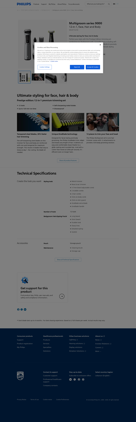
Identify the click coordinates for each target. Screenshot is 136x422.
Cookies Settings (45, 67)
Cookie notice (54, 61)
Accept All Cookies (92, 67)
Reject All (77, 67)
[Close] (100, 44)
